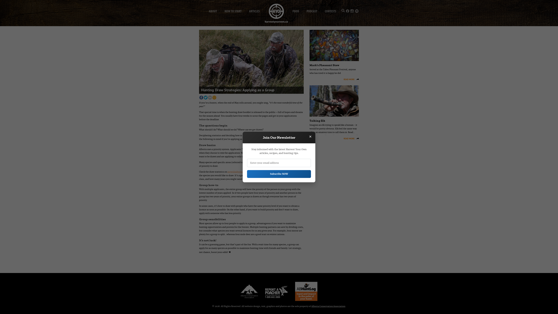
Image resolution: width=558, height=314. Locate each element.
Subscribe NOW (279, 174)
